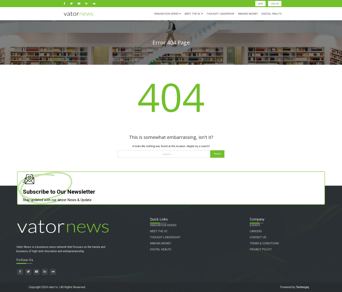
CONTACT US (258, 237)
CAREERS (256, 231)
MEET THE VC (158, 231)
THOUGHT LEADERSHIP (165, 237)
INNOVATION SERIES (163, 225)
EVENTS (255, 225)
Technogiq (302, 287)
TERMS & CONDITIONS (264, 243)
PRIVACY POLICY (261, 249)
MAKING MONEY (160, 243)
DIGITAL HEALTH (160, 249)
